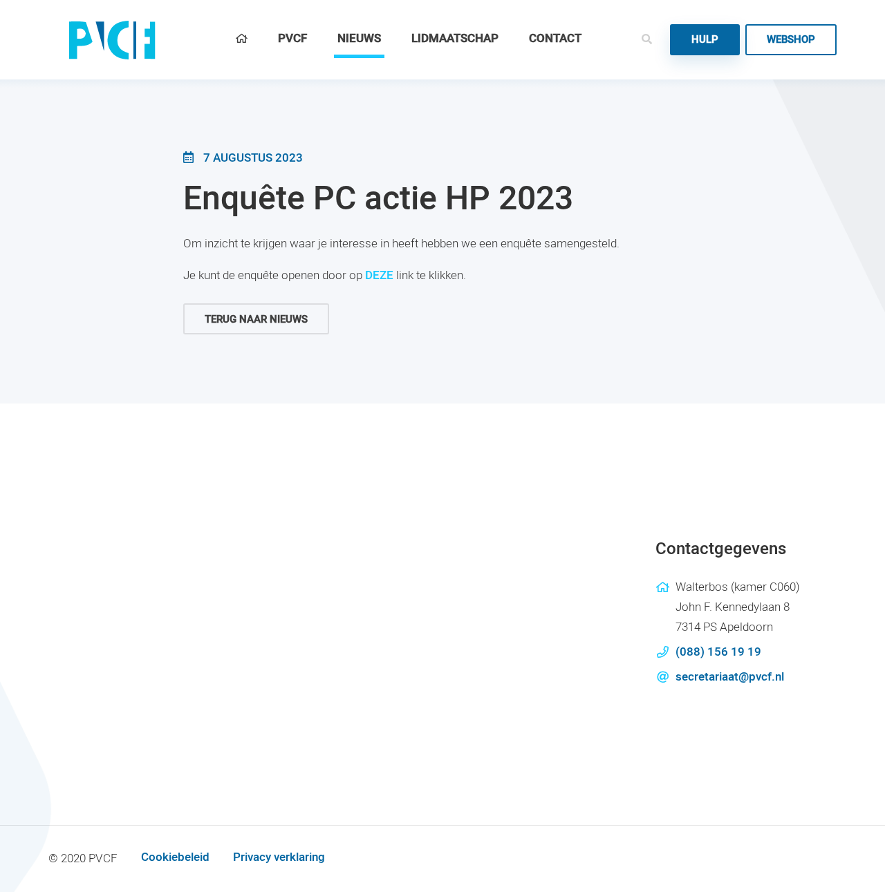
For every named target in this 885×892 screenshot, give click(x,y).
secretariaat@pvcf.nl (730, 676)
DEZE (379, 275)
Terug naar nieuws (256, 319)
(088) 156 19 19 (718, 652)
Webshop (791, 39)
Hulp (704, 39)
